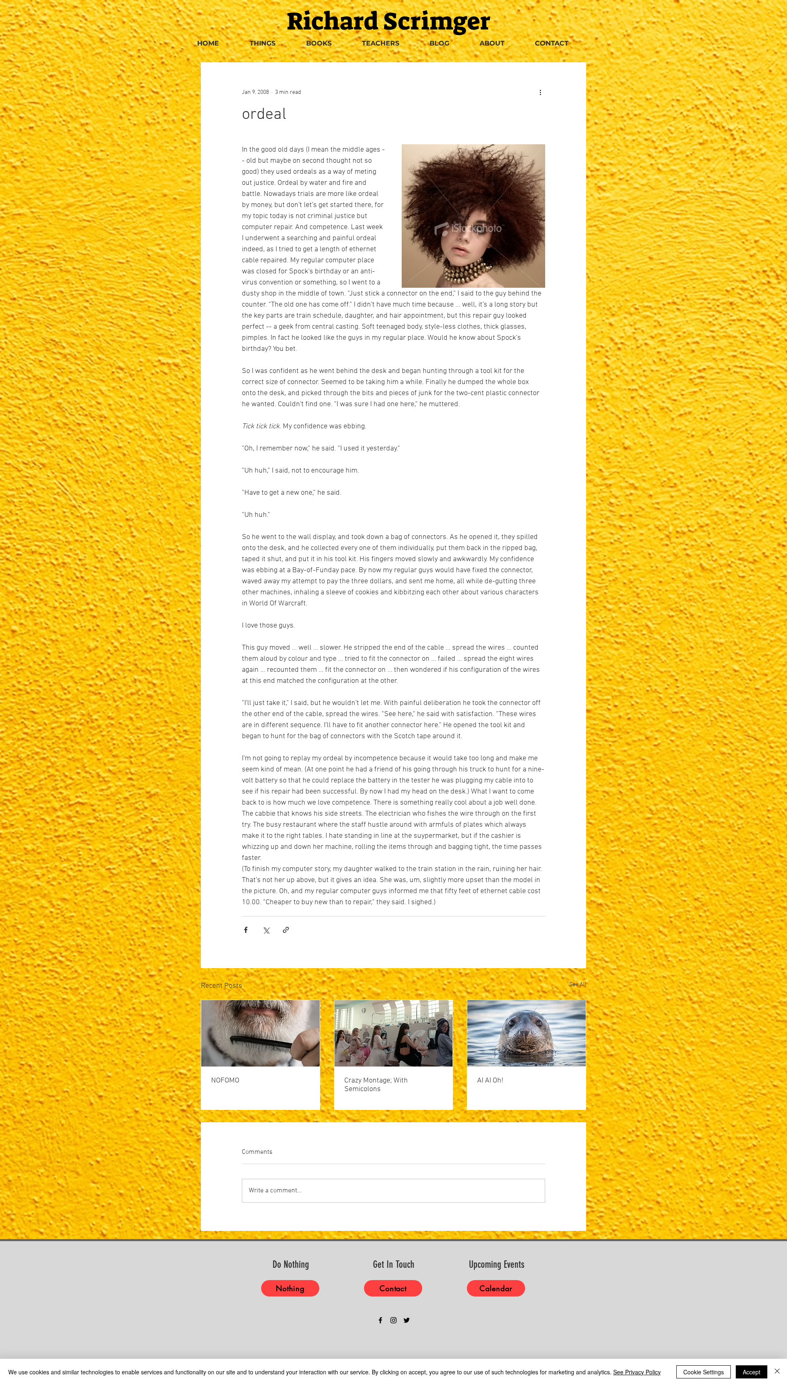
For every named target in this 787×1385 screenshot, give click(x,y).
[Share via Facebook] (246, 930)
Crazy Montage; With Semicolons (376, 1085)
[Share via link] (286, 930)
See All (577, 984)
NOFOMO (225, 1080)
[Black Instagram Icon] (393, 1320)
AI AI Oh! (490, 1080)
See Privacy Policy (637, 1372)
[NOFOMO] (260, 1033)
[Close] (777, 1371)
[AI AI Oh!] (526, 1033)
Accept (751, 1372)
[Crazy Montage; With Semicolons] (393, 1033)
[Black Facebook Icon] (380, 1320)
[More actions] (540, 92)
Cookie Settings (703, 1372)
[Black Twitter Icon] (407, 1320)
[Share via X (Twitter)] (266, 930)
